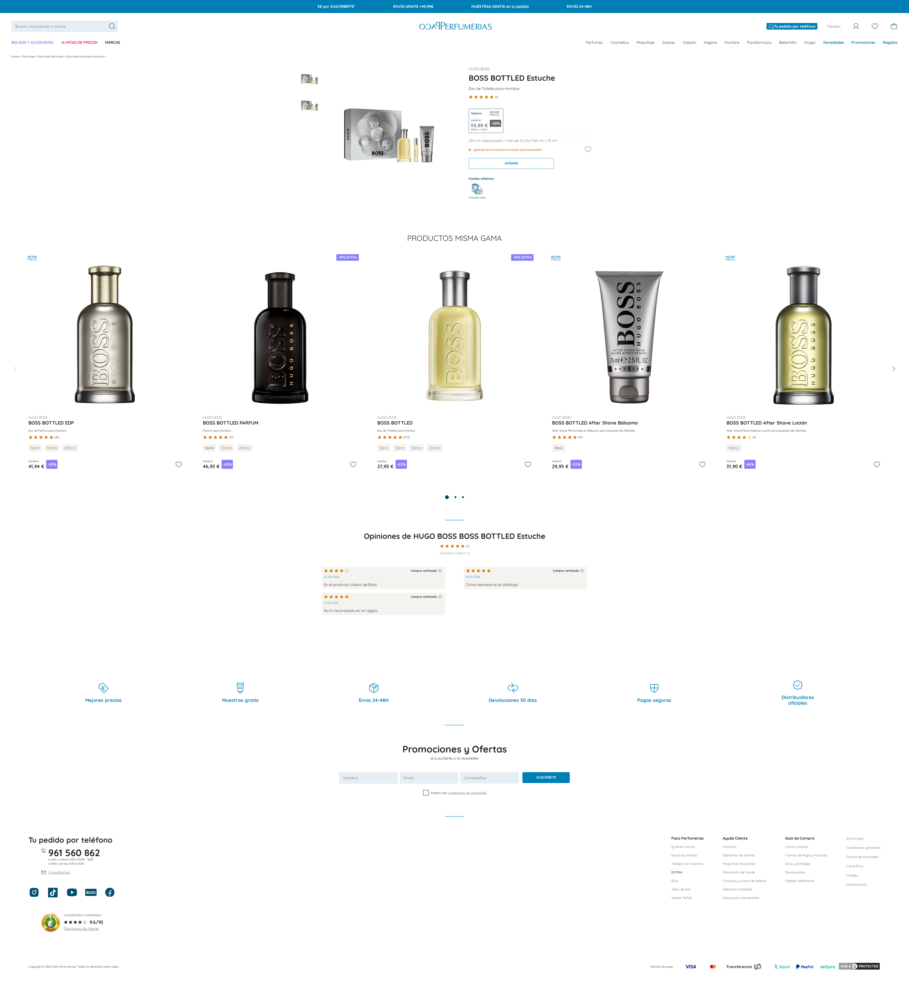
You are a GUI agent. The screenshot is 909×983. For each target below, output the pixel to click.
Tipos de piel (680, 889)
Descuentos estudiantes (741, 898)
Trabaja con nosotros (687, 864)
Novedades (833, 42)
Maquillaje (646, 42)
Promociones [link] (863, 42)
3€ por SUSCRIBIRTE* (336, 6)
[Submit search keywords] (112, 26)
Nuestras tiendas (684, 855)
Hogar (810, 42)
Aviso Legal (855, 838)
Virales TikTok (681, 898)
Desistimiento (856, 884)
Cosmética (619, 42)
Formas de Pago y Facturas (806, 855)
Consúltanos (59, 872)
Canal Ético (854, 866)
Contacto (729, 847)
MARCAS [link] (112, 42)
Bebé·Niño (788, 42)
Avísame (511, 163)
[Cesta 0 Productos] (894, 26)
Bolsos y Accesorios (32, 42)
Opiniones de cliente (81, 928)
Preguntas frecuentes (739, 864)
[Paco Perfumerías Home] (455, 26)
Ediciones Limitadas (738, 889)
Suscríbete (546, 777)
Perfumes (594, 42)
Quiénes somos (683, 847)
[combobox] (64, 26)
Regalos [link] (890, 42)
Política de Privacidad (862, 857)
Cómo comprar (796, 847)
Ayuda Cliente (735, 838)
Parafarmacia (759, 42)
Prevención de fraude (739, 872)
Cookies (852, 875)
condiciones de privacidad (466, 793)
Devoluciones (795, 872)
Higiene (710, 42)
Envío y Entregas (798, 864)
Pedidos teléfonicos (799, 881)
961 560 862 (74, 853)
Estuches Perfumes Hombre (85, 56)
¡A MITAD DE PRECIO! (79, 42)
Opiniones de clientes (739, 855)
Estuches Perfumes (51, 56)
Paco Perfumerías (687, 838)
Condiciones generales (863, 848)
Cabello (689, 42)
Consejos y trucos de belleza (744, 881)
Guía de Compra (799, 838)
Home (15, 56)
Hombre (732, 42)
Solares (668, 42)
